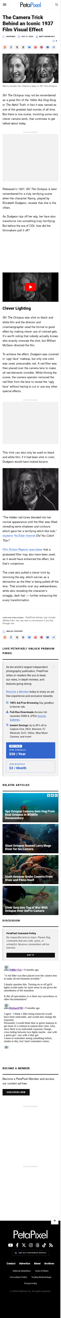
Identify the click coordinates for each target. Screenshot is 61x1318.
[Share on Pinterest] (41, 47)
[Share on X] (17, 47)
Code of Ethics (40, 1292)
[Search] (53, 4)
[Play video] (29, 293)
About (36, 1285)
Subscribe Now (16, 1114)
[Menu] (4, 4)
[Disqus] (29, 1028)
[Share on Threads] (23, 47)
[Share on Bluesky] (29, 47)
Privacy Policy (29, 1305)
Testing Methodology (40, 1299)
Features (10, 36)
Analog (9, 644)
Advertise (23, 1285)
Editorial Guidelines (20, 1292)
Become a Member (17, 714)
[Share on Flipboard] (35, 47)
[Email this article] (47, 47)
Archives (48, 1285)
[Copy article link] (5, 53)
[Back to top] (52, 1242)
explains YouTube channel (39, 548)
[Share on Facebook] (11, 47)
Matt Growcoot (47, 36)
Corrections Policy (17, 1299)
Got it (29, 977)
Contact (9, 1285)
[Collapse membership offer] (51, 685)
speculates (23, 562)
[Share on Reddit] (5, 47)
